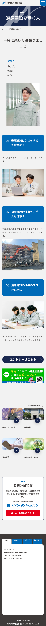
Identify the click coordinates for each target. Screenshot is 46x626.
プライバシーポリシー (23, 621)
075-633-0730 (15, 555)
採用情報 (12, 29)
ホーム (4, 29)
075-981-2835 (25, 505)
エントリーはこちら (23, 359)
